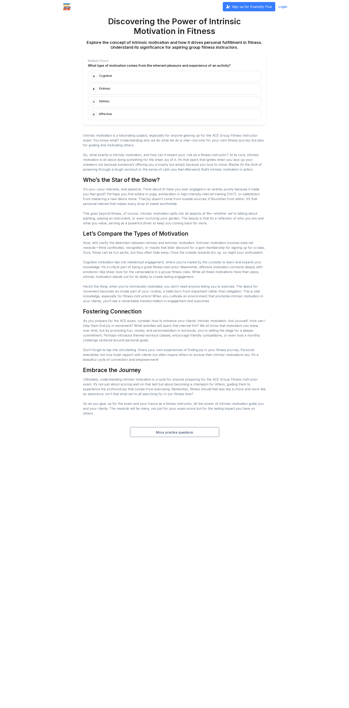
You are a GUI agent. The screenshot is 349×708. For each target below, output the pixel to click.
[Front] (67, 7)
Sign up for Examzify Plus (252, 7)
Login (283, 7)
